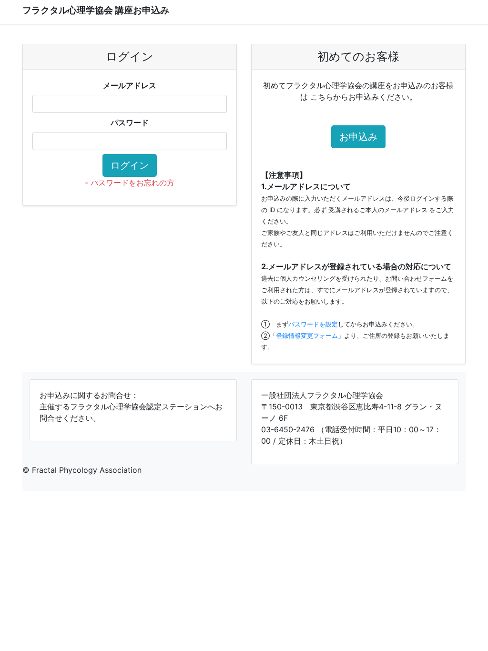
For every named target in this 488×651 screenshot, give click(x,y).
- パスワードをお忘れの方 (129, 182)
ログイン (130, 165)
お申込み (358, 136)
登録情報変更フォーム (307, 335)
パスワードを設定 (313, 324)
